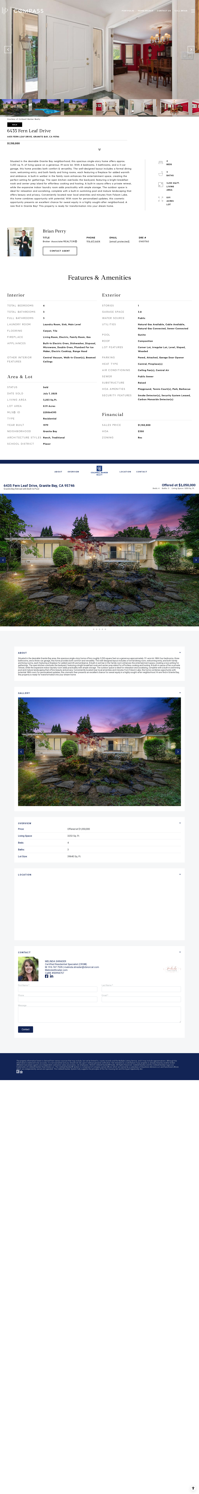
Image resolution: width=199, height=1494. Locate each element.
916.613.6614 (93, 241)
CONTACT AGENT (60, 251)
